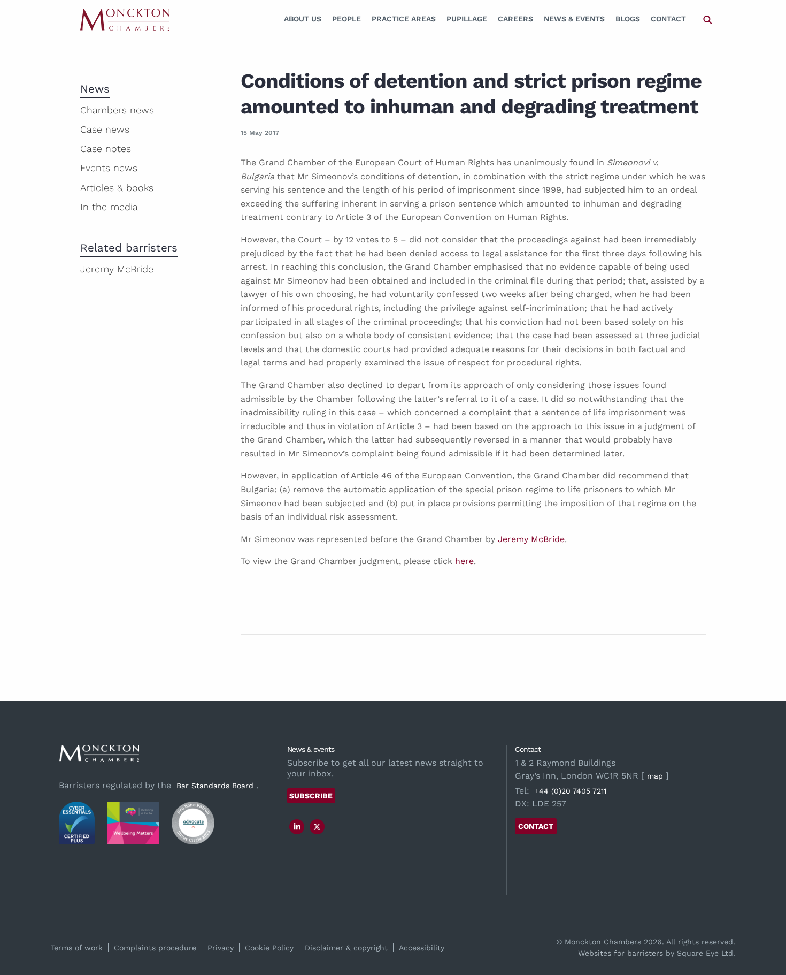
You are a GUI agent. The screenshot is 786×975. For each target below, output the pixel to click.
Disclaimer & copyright (346, 947)
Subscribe (311, 795)
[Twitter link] (317, 826)
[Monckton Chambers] (124, 19)
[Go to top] (766, 923)
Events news (108, 167)
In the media (109, 206)
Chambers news (117, 110)
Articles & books (116, 187)
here (464, 561)
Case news (104, 129)
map (655, 776)
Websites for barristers (620, 953)
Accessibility (421, 947)
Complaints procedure (155, 947)
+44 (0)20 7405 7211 (570, 791)
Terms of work (77, 947)
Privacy (220, 947)
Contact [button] (535, 826)
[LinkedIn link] (297, 826)
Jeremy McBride (531, 539)
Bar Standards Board (214, 785)
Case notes (105, 148)
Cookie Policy (269, 947)
